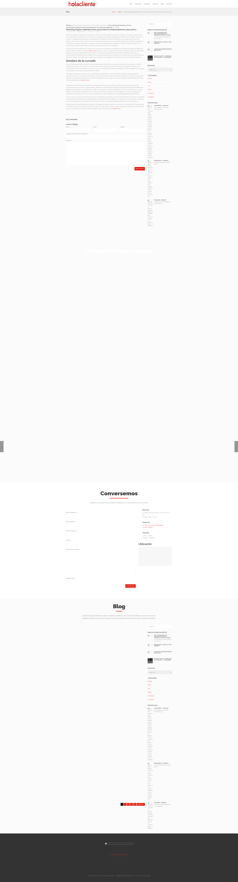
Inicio (131, 4)
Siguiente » (141, 804)
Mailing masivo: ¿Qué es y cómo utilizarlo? (163, 42)
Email (95, 127)
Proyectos (147, 4)
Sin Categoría (151, 93)
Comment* (69, 140)
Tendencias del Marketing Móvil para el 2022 (163, 49)
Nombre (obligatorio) (71, 512)
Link (149, 86)
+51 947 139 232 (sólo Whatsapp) (152, 525)
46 (134, 804)
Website (122, 127)
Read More (84, 795)
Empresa (68, 540)
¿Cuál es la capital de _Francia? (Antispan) (77, 133)
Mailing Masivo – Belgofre (161, 160)
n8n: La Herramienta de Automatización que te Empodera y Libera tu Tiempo (162, 34)
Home (114, 12)
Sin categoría (151, 97)
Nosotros (138, 4)
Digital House (93, 51)
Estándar (150, 78)
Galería (120, 12)
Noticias (150, 89)
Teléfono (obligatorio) (71, 531)
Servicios (155, 4)
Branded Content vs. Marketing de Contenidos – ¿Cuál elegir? (162, 56)
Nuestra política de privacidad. (119, 854)
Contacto (169, 4)
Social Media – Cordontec (161, 105)
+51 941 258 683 (147, 527)
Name (68, 127)
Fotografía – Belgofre (160, 200)
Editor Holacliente (82, 31)
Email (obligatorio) (70, 521)
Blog (162, 4)
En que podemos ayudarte (72, 549)
